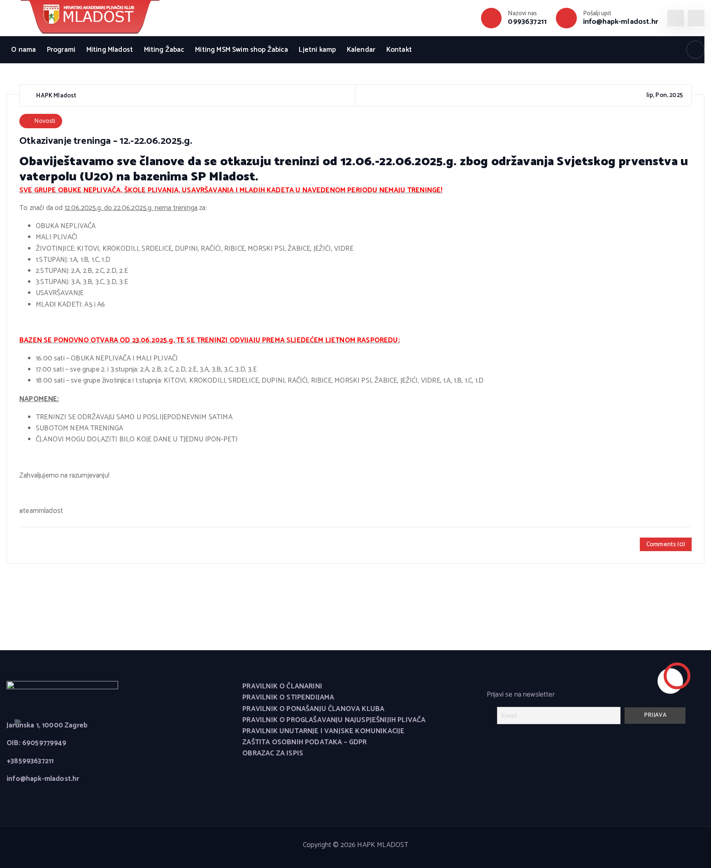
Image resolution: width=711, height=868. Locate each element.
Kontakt (399, 49)
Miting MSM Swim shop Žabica (241, 49)
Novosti (44, 121)
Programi (61, 49)
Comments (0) (665, 544)
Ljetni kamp (317, 49)
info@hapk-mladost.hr (620, 22)
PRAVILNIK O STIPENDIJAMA (288, 697)
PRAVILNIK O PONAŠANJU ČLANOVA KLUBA (313, 709)
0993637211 (527, 22)
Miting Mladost (109, 49)
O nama (23, 49)
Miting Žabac (164, 49)
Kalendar (361, 49)
